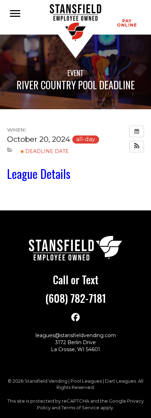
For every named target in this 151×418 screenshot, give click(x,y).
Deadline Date (46, 151)
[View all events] (136, 131)
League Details (39, 173)
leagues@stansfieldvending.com (75, 335)
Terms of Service (80, 407)
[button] (137, 146)
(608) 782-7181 (75, 298)
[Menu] (15, 14)
